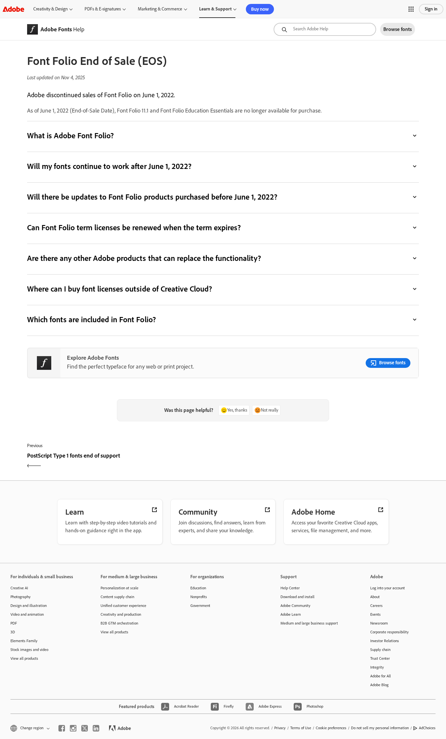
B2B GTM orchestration (119, 623)
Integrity (377, 667)
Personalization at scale (119, 588)
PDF (13, 623)
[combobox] (325, 29)
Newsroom (379, 623)
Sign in (431, 9)
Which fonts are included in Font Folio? (91, 319)
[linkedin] (96, 728)
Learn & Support (215, 9)
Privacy (280, 728)
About (375, 597)
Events (375, 614)
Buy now (260, 9)
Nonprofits (198, 597)
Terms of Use (300, 728)
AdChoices (427, 728)
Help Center (290, 588)
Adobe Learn (290, 614)
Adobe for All (380, 676)
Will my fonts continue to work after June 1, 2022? (109, 166)
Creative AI (19, 588)
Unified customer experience (123, 605)
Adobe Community (295, 605)
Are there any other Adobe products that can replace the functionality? (144, 258)
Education (198, 588)
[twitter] (84, 728)
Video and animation (27, 614)
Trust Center (380, 658)
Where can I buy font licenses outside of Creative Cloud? (119, 289)
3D (12, 632)
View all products (24, 658)
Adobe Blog (379, 685)
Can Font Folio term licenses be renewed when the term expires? (134, 227)
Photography (20, 597)
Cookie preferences (331, 728)
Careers (376, 605)
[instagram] (73, 728)
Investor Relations (384, 641)
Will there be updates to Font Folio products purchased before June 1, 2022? (152, 197)
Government (200, 605)
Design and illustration (28, 605)
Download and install (297, 597)
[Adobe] (13, 9)
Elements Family (24, 641)
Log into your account (387, 588)
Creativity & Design (50, 9)
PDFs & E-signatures (103, 9)
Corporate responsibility (389, 632)
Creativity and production (121, 614)
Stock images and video (29, 649)
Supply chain (380, 649)
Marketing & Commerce (160, 9)
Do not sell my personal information (380, 728)
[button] (411, 9)
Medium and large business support (309, 623)
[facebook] (61, 728)
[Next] (322, 461)
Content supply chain (117, 597)
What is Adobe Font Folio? (70, 135)
